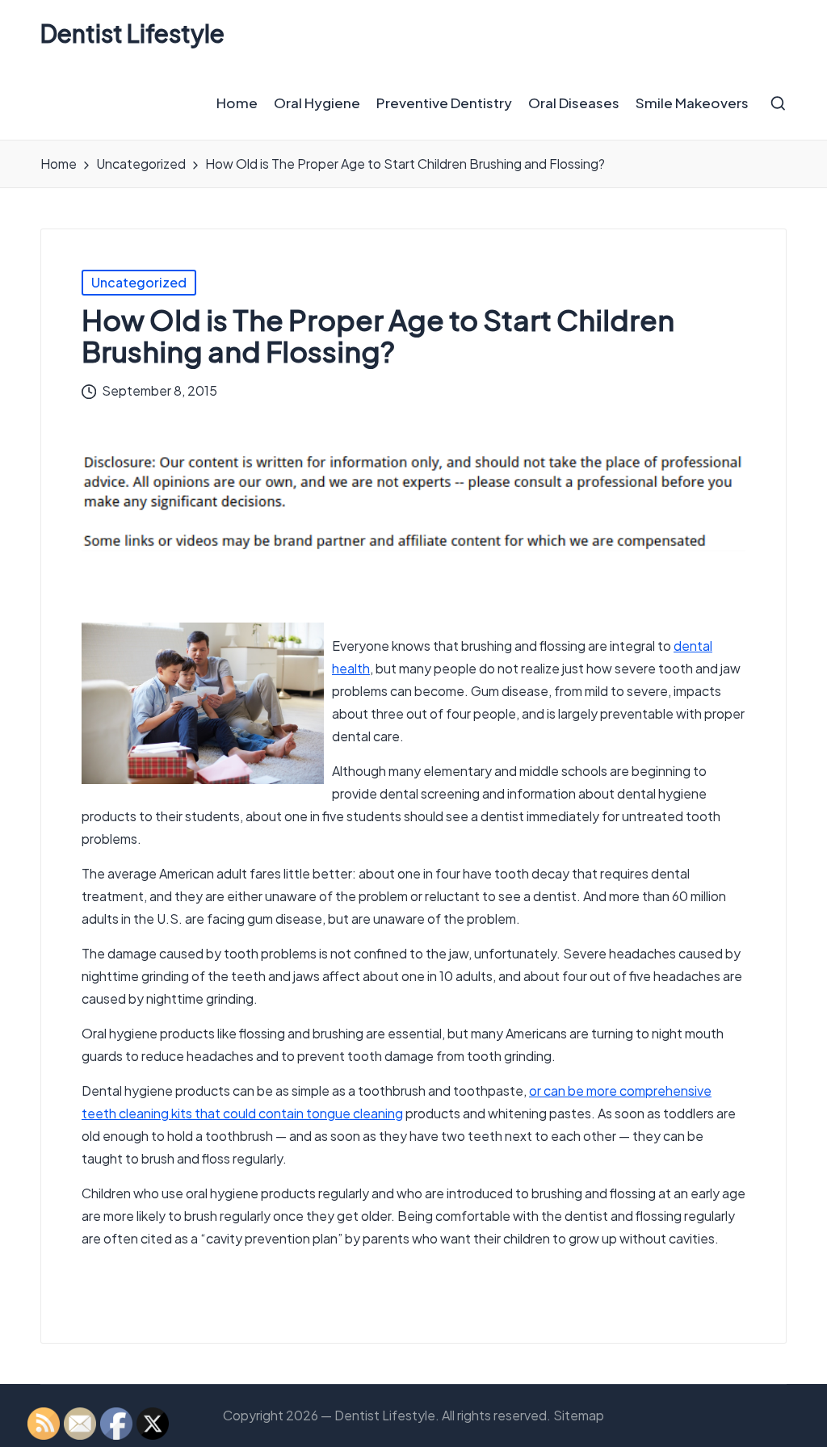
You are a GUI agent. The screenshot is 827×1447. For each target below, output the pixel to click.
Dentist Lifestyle (132, 33)
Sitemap (578, 1415)
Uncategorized (139, 282)
